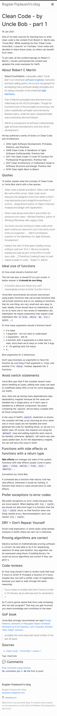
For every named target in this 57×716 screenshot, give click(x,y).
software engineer (34, 79)
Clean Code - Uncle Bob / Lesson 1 (23, 651)
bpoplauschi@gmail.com (13, 692)
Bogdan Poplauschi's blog (21, 4)
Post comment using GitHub (16, 668)
